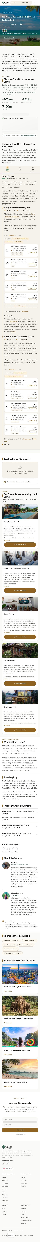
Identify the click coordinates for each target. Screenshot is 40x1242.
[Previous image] (11, 511)
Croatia (4, 1211)
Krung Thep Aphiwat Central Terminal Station (20, 248)
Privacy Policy (18, 1235)
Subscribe (20, 1130)
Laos (3, 1192)
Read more (7, 540)
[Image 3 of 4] (20, 564)
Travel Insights (25, 1217)
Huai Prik (15, 275)
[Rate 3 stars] (10, 848)
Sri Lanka (4, 1195)
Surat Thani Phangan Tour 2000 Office (20, 417)
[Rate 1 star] (3, 848)
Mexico (23, 1177)
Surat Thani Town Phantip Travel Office (20, 405)
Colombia (24, 1180)
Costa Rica (24, 1183)
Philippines (5, 1183)
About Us (23, 1208)
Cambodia (5, 1186)
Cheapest (11, 235)
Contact (23, 1211)
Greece (4, 1214)
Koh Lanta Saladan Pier (18, 384)
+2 (25, 376)
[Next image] (29, 511)
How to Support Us (26, 1220)
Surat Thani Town (17, 382)
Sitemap (23, 1223)
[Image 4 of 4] (21, 564)
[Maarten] (3, 30)
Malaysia (4, 1189)
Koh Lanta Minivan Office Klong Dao (20, 407)
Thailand (10, 12)
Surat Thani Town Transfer (19, 429)
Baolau (13, 332)
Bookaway (25, 311)
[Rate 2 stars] (6, 848)
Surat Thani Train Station (18, 250)
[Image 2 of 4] (19, 564)
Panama (23, 1186)
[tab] (7, 170)
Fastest (20, 235)
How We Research (9, 38)
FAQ (22, 1214)
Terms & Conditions (28, 1235)
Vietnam (4, 1177)
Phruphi (15, 264)
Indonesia (4, 1197)
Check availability (21, 544)
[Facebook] (7, 1163)
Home (3, 12)
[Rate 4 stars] (13, 848)
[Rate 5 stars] (16, 848)
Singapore (5, 1200)
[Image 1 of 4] (18, 564)
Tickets (31, 252)
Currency (4, 1235)
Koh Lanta (29, 763)
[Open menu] (35, 2)
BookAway (13, 321)
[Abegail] (5, 30)
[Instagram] (3, 1163)
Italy (3, 1208)
